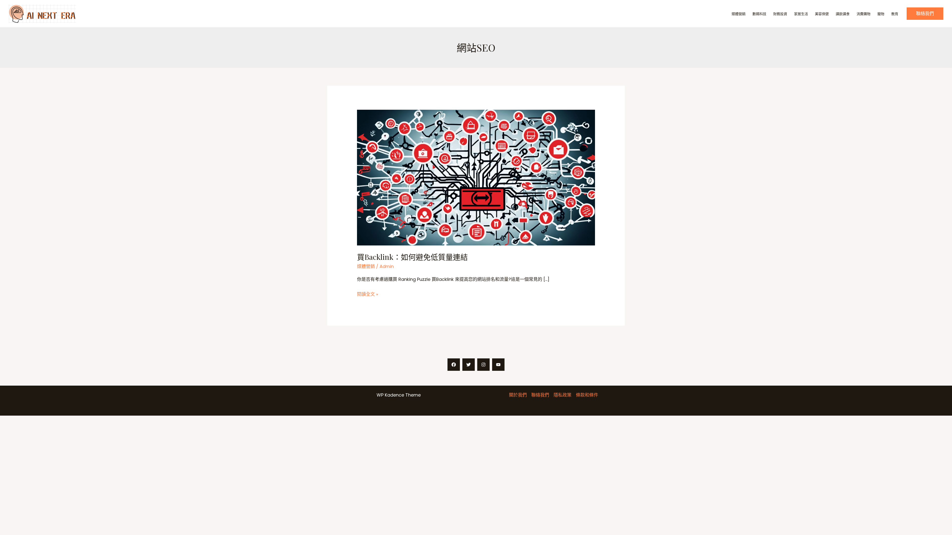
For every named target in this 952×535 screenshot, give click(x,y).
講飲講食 (843, 13)
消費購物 (863, 13)
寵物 (880, 13)
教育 (894, 13)
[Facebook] (453, 364)
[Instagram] (483, 364)
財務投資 (780, 13)
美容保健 (822, 13)
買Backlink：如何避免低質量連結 (412, 257)
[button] (925, 13)
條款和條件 (587, 395)
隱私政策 (562, 395)
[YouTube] (498, 364)
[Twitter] (468, 364)
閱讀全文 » (367, 294)
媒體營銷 (738, 13)
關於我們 (518, 395)
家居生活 (801, 13)
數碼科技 (759, 13)
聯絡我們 (540, 395)
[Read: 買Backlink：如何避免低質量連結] (476, 177)
